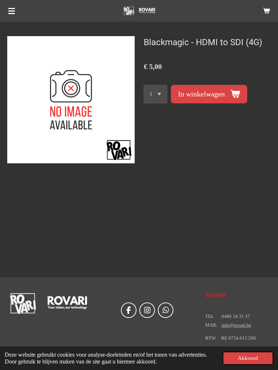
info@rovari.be (236, 325)
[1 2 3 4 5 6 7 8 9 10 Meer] (155, 94)
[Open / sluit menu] (12, 11)
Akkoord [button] (248, 358)
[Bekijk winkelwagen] (266, 11)
